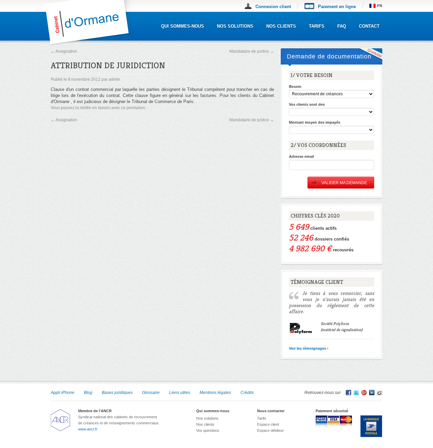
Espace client (268, 424)
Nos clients (281, 26)
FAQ (341, 26)
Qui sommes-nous (182, 26)
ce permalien (133, 107)
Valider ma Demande (344, 182)
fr (379, 6)
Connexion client (273, 6)
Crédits (247, 392)
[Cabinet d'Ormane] (92, 44)
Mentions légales (215, 392)
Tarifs (316, 26)
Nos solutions (235, 26)
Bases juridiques (117, 392)
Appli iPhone (62, 392)
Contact (369, 26)
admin (114, 79)
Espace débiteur (270, 430)
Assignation (64, 51)
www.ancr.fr (87, 429)
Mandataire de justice (251, 51)
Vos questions (207, 430)
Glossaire (151, 392)
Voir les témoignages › (308, 348)
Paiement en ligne (337, 6)
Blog (88, 392)
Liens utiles (179, 392)
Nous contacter (270, 411)
